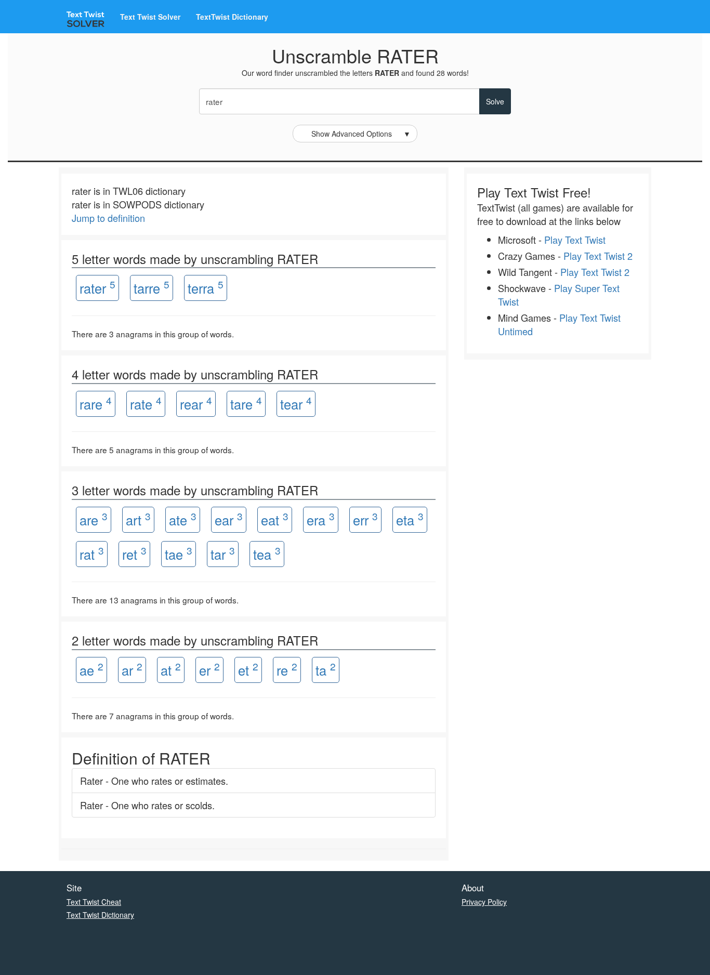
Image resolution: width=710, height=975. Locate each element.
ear (229, 519)
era (321, 519)
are (94, 519)
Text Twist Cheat (94, 902)
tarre (151, 287)
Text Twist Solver (150, 16)
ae (91, 669)
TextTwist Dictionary (232, 16)
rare (96, 403)
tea (267, 553)
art (138, 519)
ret (134, 553)
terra (205, 287)
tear (296, 403)
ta (325, 669)
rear (196, 403)
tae (178, 553)
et (248, 669)
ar (132, 669)
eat (274, 519)
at (171, 669)
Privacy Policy (484, 902)
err (365, 519)
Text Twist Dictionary (100, 915)
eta (410, 519)
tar (223, 553)
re (287, 669)
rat (92, 553)
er (209, 669)
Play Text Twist (575, 239)
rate (146, 403)
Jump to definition (108, 218)
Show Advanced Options (361, 133)
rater (97, 287)
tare (246, 403)
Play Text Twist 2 (598, 255)
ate (182, 519)
